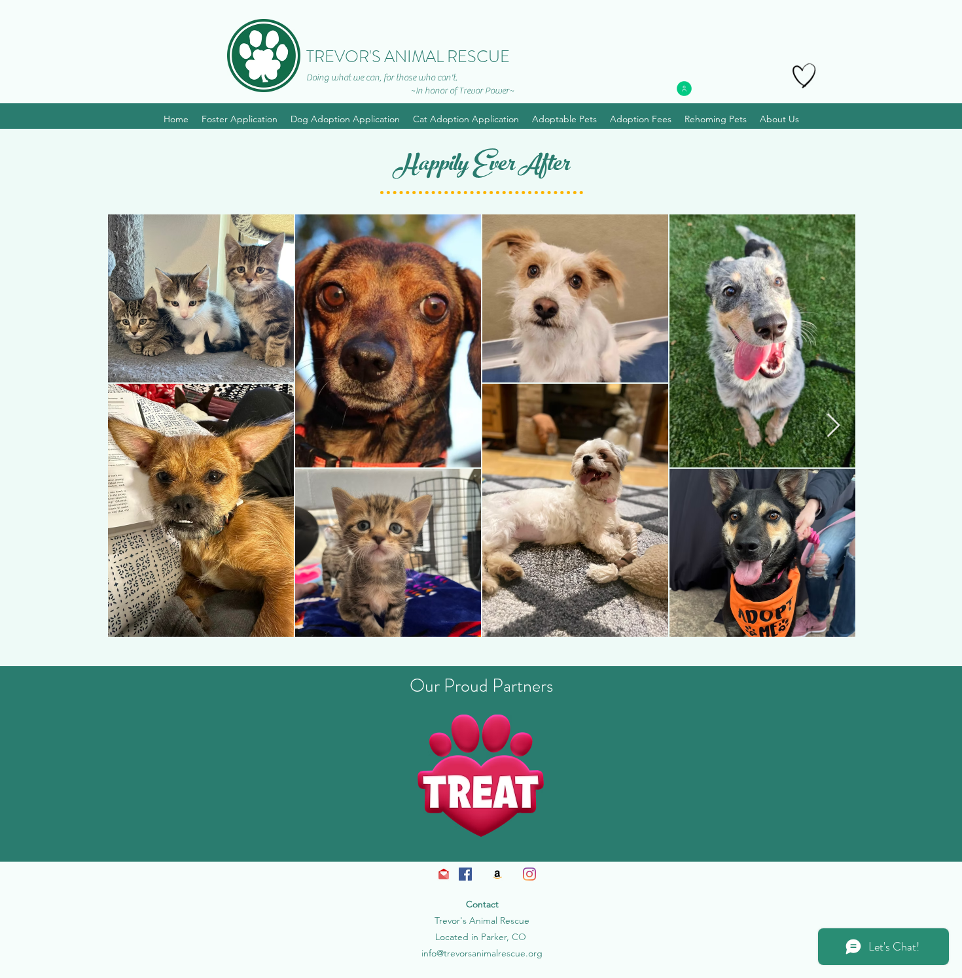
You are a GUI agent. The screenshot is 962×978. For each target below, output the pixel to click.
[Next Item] (833, 426)
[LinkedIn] (529, 874)
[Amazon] (497, 874)
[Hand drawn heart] (804, 76)
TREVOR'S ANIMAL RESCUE (408, 57)
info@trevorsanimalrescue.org (482, 953)
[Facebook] (465, 874)
